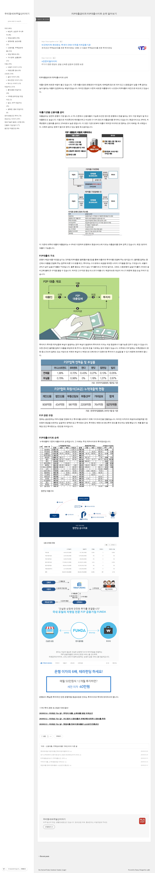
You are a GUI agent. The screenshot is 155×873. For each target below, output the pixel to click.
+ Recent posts (44, 856)
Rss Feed (41, 870)
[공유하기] (47, 736)
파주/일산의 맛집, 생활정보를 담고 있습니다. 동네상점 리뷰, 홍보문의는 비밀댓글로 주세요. (75, 822)
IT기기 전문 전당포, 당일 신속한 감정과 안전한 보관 (62, 64)
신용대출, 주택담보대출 (54, 746)
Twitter (48, 870)
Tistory (137, 870)
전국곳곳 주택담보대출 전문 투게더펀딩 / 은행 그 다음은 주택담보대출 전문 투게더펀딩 (77, 48)
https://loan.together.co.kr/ (50, 41)
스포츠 (9, 74)
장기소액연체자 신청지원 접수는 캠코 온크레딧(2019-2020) (60, 755)
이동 (8, 64)
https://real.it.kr (47, 58)
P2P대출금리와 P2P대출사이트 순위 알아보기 (94, 13)
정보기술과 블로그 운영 (15, 122)
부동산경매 (13, 38)
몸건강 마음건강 (12, 128)
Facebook (53, 870)
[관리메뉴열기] (4, 869)
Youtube (59, 870)
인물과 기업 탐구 (12, 125)
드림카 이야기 (14, 67)
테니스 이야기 (14, 83)
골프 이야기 (13, 77)
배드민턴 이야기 (14, 80)
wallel (148, 870)
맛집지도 (10, 87)
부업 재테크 (13, 54)
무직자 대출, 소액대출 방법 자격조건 (52, 762)
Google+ (64, 870)
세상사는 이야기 (12, 119)
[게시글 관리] (50, 736)
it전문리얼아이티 (49, 61)
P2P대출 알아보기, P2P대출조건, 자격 (53, 758)
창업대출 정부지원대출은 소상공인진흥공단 (55, 765)
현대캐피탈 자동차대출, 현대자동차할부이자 (55, 751)
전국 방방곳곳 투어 (13, 116)
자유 (8, 28)
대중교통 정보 (14, 70)
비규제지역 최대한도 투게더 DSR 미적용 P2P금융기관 (66, 45)
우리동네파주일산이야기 (17, 13)
